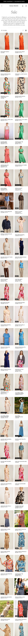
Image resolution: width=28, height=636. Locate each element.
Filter (5, 30)
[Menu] (2, 6)
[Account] (22, 6)
